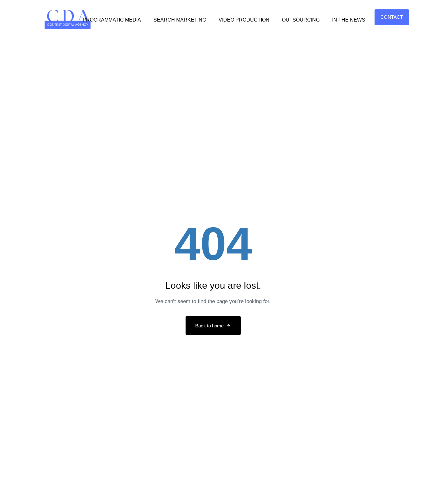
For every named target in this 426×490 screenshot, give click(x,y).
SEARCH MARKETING (179, 19)
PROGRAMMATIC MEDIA (112, 19)
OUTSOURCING (301, 19)
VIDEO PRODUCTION (244, 19)
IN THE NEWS (348, 19)
